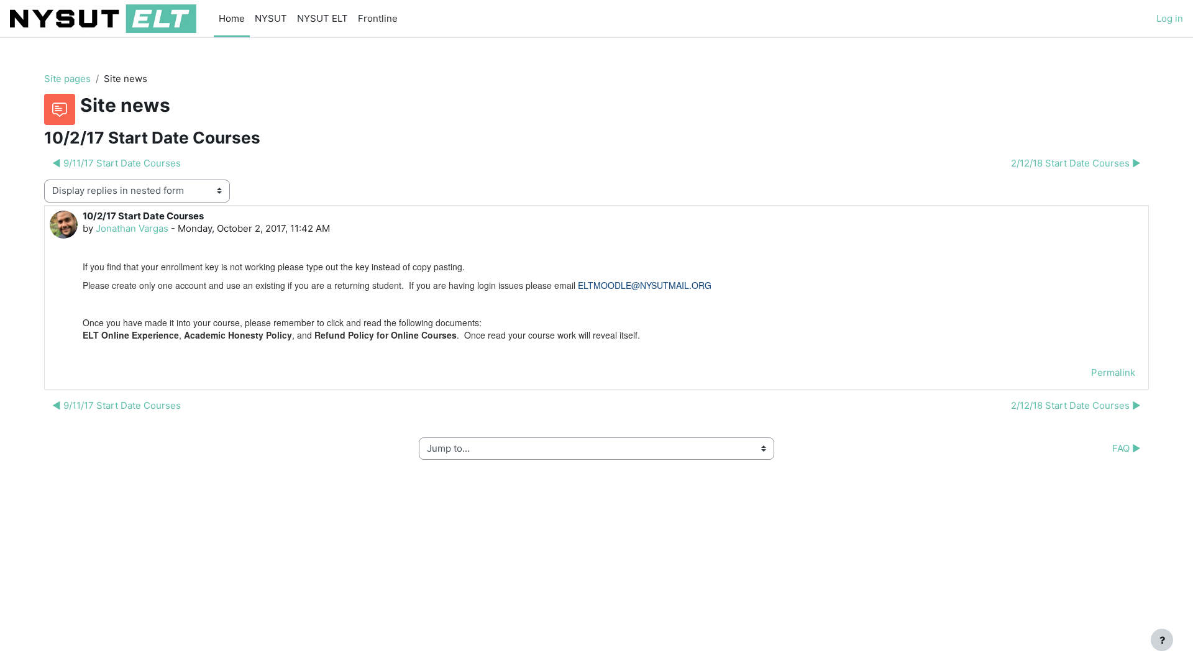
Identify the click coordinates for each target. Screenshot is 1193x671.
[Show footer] (1162, 640)
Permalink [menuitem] (1113, 372)
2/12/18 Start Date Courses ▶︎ (1076, 163)
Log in (1169, 18)
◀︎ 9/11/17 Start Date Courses (116, 163)
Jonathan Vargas (132, 228)
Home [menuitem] (232, 18)
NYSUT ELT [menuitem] (322, 18)
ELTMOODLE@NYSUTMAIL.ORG (644, 285)
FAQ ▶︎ (1126, 448)
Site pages (67, 78)
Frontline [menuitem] (378, 18)
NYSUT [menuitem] (271, 18)
